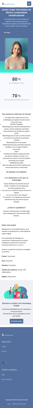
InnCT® (4, 351)
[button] (7, 33)
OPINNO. (7, 252)
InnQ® (4, 346)
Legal (9, 404)
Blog (3, 374)
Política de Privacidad (19, 404)
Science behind (7, 379)
